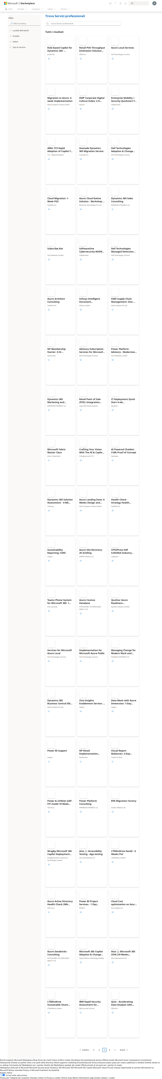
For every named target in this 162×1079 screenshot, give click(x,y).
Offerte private (108, 1060)
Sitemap (33, 1077)
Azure (47, 1067)
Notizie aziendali (15, 1070)
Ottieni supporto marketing (65, 1062)
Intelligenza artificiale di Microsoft (14, 1067)
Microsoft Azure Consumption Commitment (133, 1060)
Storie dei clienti (45, 1060)
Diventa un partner (18, 1062)
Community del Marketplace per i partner (26, 1065)
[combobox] (84, 23)
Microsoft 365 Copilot (83, 1067)
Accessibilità (54, 1070)
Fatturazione (5, 1062)
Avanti (122, 1050)
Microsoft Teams (100, 1067)
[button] (47, 23)
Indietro (85, 1050)
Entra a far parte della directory (40, 1062)
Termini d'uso (66, 1077)
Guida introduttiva (72, 1060)
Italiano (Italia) (6, 1072)
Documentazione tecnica (91, 1060)
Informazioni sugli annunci (90, 1077)
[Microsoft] (11, 3)
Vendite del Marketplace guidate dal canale (62, 1065)
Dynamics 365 (56, 1067)
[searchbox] (27, 23)
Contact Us (41, 1077)
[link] (60, 60)
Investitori (44, 1070)
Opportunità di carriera (130, 1067)
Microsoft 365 (68, 1067)
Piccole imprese (114, 1067)
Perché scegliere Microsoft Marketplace (16, 1060)
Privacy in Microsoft (31, 1070)
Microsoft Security (36, 1067)
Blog (35, 1060)
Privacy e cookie (53, 1077)
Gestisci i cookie (108, 1077)
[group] (48, 58)
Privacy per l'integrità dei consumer (14, 1077)
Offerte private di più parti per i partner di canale (101, 1065)
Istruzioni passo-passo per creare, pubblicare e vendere (121, 1062)
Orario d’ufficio (58, 1060)
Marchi (75, 1077)
